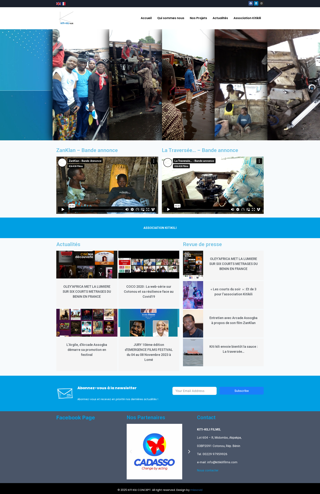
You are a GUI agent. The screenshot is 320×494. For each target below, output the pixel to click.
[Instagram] (261, 3)
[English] (58, 3)
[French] (63, 3)
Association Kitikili (247, 18)
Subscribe (241, 391)
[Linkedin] (256, 3)
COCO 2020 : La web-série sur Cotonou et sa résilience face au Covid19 (149, 291)
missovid (196, 490)
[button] (131, 451)
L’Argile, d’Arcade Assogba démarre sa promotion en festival (86, 350)
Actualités (220, 18)
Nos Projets (198, 18)
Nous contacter (208, 470)
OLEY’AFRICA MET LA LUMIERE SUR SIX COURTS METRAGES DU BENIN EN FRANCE (87, 291)
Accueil (146, 18)
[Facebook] (251, 3)
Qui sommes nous (170, 18)
